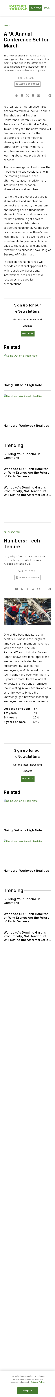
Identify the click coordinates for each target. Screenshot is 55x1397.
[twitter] (27, 95)
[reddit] (33, 95)
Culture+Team (12, 532)
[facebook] (16, 95)
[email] (38, 95)
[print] (49, 95)
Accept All (27, 1390)
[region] (27, 1384)
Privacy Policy (38, 1382)
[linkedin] (22, 95)
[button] (6, 8)
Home (7, 25)
